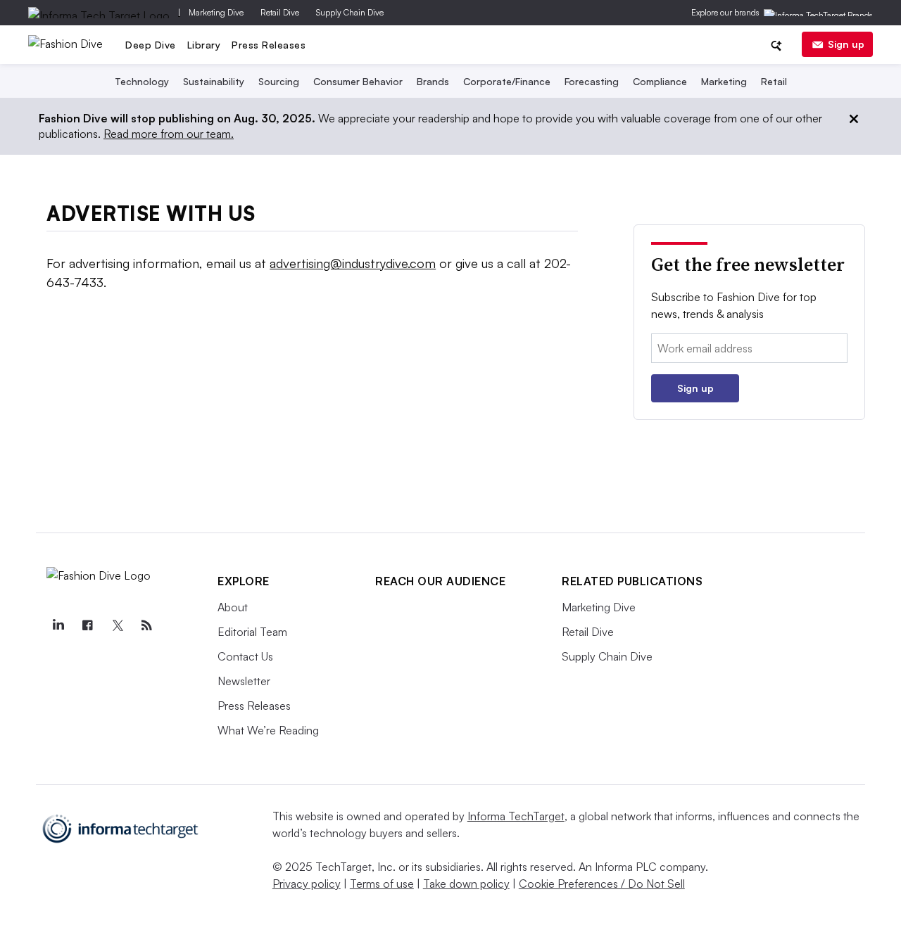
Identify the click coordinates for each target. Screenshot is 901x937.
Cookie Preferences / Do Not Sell (602, 884)
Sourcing (278, 81)
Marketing (724, 81)
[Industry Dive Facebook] (87, 625)
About (233, 607)
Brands (433, 81)
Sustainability (213, 81)
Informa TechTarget (516, 816)
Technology (142, 81)
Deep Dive (150, 45)
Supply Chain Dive (350, 12)
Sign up (846, 44)
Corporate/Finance (506, 81)
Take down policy (466, 884)
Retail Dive (279, 12)
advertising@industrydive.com (353, 263)
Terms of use (382, 884)
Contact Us (245, 656)
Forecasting (592, 81)
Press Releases (268, 45)
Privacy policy (306, 884)
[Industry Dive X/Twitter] (117, 625)
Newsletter (244, 681)
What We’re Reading (268, 730)
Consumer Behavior (358, 81)
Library (204, 45)
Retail (774, 81)
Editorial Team (252, 632)
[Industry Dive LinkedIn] (58, 625)
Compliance (660, 81)
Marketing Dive (216, 12)
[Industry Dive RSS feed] (146, 625)
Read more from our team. (168, 134)
